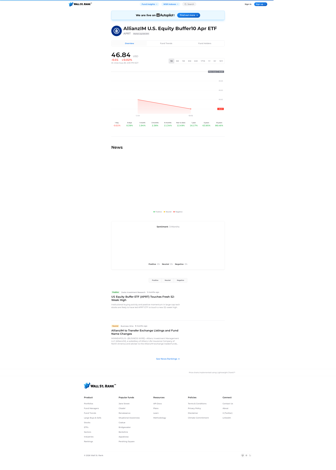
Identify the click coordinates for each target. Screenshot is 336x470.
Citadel (122, 408)
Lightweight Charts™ (226, 372)
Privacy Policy (194, 408)
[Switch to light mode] (246, 455)
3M (189, 61)
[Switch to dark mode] (250, 455)
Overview (129, 43)
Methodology (159, 418)
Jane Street (124, 403)
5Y (215, 61)
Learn (156, 413)
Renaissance (124, 413)
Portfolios (88, 403)
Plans (155, 408)
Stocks (87, 422)
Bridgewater (125, 427)
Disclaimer (193, 413)
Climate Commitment (198, 418)
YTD (203, 61)
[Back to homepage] (80, 4)
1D (171, 61)
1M (183, 61)
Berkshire (123, 432)
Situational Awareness (129, 418)
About (225, 408)
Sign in (248, 4)
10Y (221, 61)
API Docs (157, 403)
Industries (88, 437)
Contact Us (228, 403)
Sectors (87, 432)
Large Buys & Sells (92, 418)
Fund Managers (91, 408)
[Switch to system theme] (243, 455)
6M (196, 61)
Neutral (167, 280)
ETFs (86, 427)
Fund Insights (148, 4)
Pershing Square (127, 441)
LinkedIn (227, 418)
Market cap (141, 34)
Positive (155, 280)
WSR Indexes (169, 4)
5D (177, 61)
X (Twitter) (227, 413)
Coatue (122, 422)
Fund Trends (166, 43)
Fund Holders (204, 43)
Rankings (88, 441)
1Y (209, 61)
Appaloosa (123, 437)
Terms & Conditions (197, 403)
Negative (180, 280)
